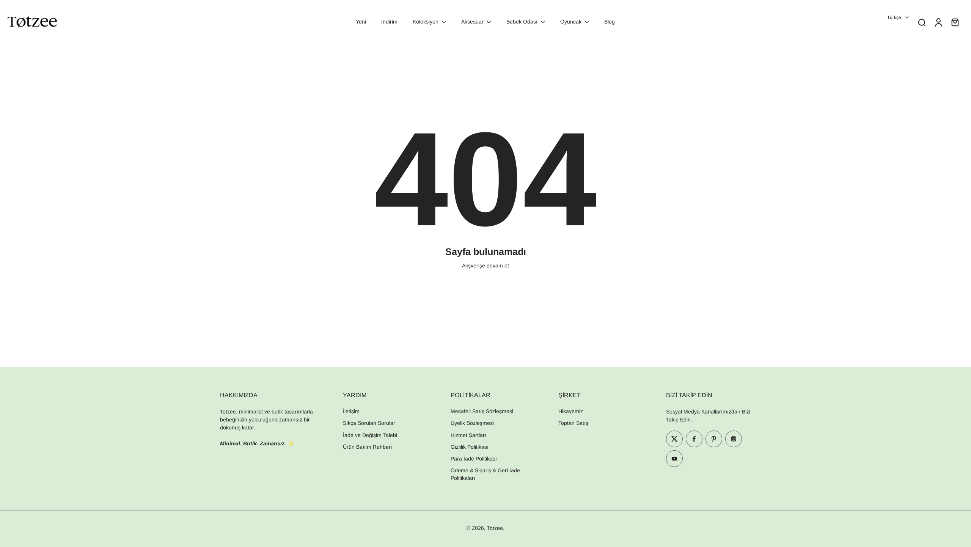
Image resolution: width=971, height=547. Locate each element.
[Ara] (921, 22)
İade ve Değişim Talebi (370, 435)
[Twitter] (674, 439)
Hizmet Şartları (468, 435)
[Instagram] (733, 439)
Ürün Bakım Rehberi (367, 447)
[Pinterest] (713, 439)
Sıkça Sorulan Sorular (369, 423)
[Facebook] (694, 439)
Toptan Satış (573, 423)
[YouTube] (674, 458)
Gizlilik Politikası (470, 447)
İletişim (351, 411)
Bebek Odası (521, 22)
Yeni (361, 22)
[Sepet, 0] (955, 22)
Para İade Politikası (474, 459)
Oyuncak (570, 22)
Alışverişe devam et (485, 265)
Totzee (495, 528)
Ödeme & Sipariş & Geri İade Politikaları (485, 474)
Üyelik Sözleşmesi (472, 423)
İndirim (389, 22)
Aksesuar (472, 22)
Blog (609, 22)
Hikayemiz (570, 411)
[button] (270, 395)
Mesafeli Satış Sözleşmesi (482, 411)
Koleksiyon (425, 22)
